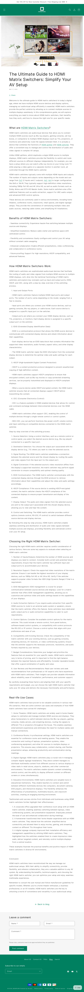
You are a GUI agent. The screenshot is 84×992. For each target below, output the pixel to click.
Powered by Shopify (26, 988)
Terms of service (60, 988)
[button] (4, 10)
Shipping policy (72, 988)
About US (27, 959)
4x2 (45, 180)
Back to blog (43, 904)
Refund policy (38, 988)
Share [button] (13, 95)
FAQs (45, 959)
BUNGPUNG (16, 988)
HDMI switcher (63, 145)
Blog (51, 959)
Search (57, 959)
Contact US (37, 959)
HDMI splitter (47, 145)
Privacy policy (49, 988)
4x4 (50, 180)
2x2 (20, 180)
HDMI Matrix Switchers (35, 127)
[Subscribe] (39, 971)
